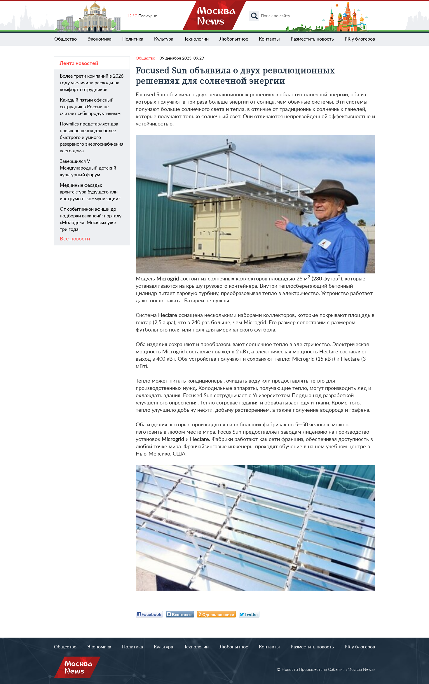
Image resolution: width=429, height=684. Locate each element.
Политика (132, 39)
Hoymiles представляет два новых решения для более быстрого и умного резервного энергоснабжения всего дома (91, 137)
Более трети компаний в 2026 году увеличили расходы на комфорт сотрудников (91, 83)
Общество (65, 39)
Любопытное (233, 39)
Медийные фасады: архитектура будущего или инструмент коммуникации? (90, 192)
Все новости (75, 239)
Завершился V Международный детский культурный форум (88, 168)
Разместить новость (312, 39)
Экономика (99, 39)
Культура (163, 39)
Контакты (269, 39)
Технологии (196, 39)
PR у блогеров (360, 39)
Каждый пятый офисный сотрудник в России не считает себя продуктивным (90, 107)
